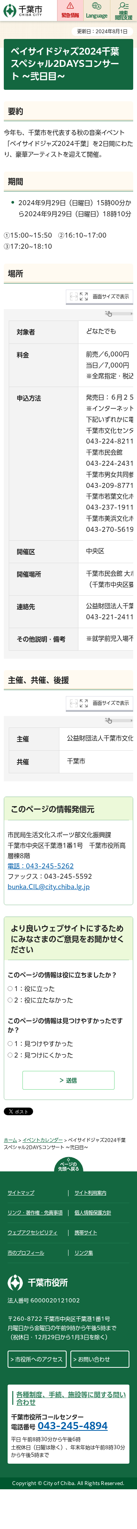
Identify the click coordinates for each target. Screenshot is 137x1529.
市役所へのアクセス (39, 1359)
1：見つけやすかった (43, 1044)
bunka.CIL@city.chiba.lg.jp (49, 887)
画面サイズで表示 (111, 296)
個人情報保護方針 (93, 1212)
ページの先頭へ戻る (68, 1166)
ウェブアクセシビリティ (32, 1232)
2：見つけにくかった (43, 1055)
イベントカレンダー (42, 1140)
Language (97, 15)
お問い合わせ (94, 1359)
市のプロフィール (26, 1252)
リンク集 (84, 1252)
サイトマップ (21, 1192)
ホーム (10, 1140)
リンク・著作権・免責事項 (35, 1212)
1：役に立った (34, 989)
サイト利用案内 (90, 1192)
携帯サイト (86, 1232)
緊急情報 (70, 15)
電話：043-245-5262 (41, 866)
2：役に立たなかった (43, 1000)
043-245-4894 (73, 1425)
